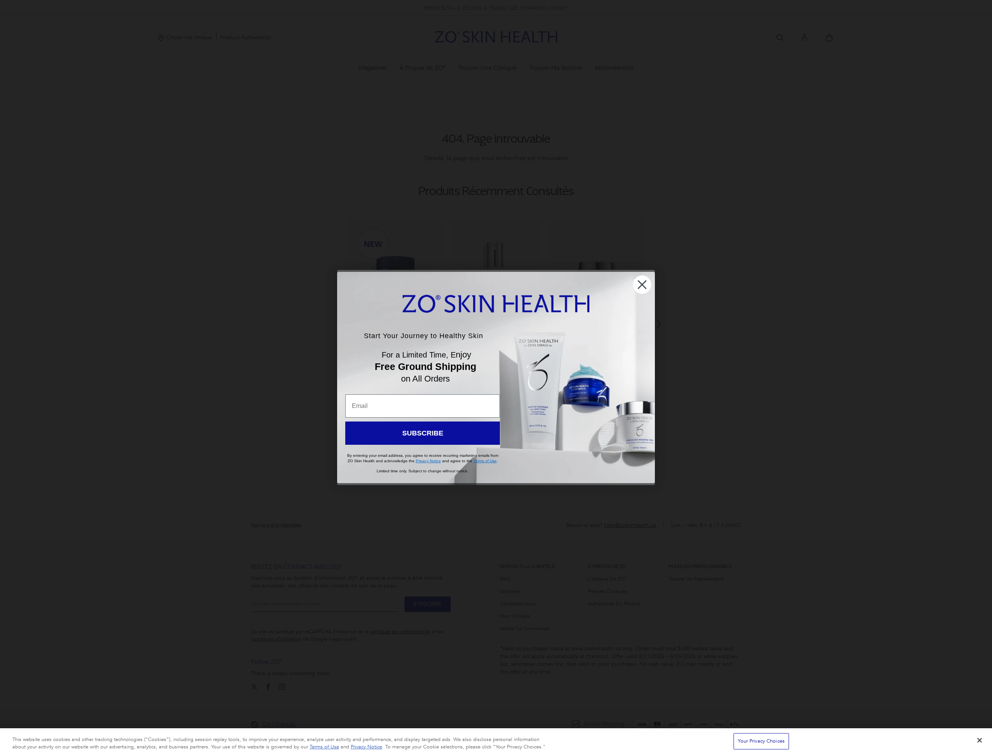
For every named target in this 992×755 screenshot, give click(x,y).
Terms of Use (324, 746)
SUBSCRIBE (422, 433)
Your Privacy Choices (761, 741)
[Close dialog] (642, 284)
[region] (496, 741)
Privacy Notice (366, 746)
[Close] (979, 740)
